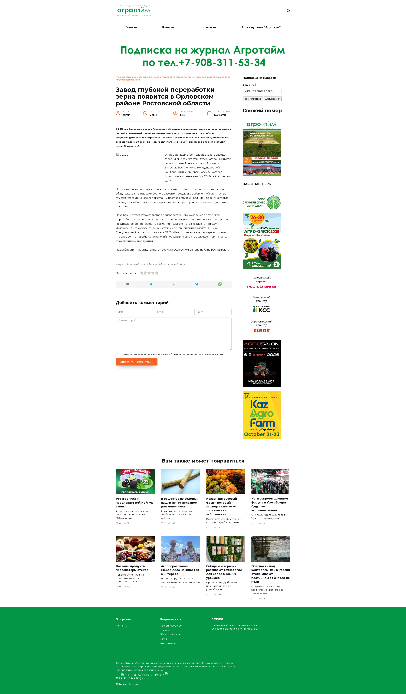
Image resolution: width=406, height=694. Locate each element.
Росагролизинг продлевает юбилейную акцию (135, 502)
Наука (163, 638)
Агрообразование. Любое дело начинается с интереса (180, 569)
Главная (131, 27)
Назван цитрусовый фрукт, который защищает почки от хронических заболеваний (221, 506)
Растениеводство (171, 625)
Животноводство (171, 634)
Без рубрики (145, 77)
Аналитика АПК (169, 643)
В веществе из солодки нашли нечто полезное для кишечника (179, 502)
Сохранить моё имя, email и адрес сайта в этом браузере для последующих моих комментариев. (171, 354)
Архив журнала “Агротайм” (261, 27)
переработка (137, 264)
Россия (153, 264)
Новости (168, 27)
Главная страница (126, 77)
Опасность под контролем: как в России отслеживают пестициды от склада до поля (270, 573)
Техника (165, 630)
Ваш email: (249, 84)
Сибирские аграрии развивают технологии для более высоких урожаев (224, 571)
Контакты (209, 27)
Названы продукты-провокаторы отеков (132, 568)
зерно (121, 264)
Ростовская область (173, 264)
